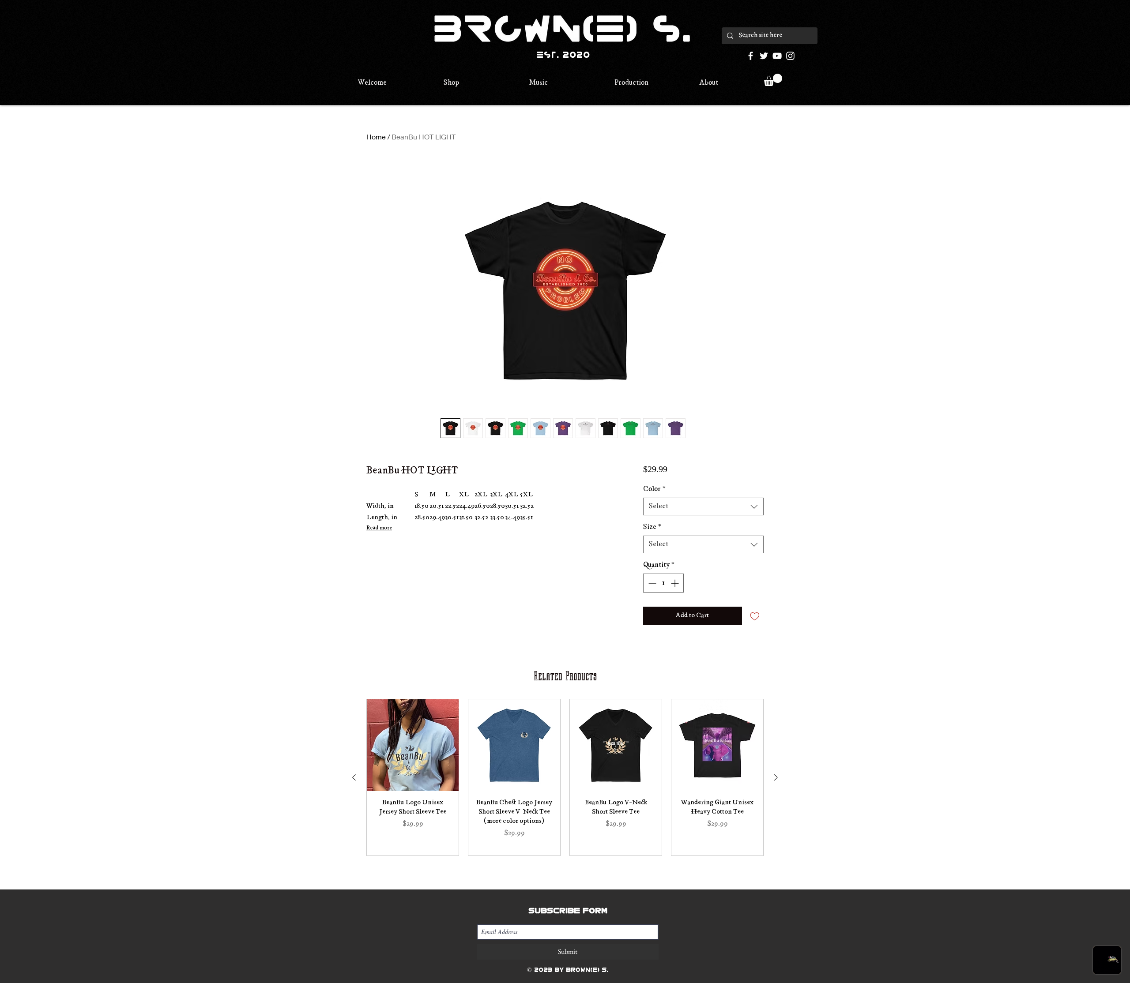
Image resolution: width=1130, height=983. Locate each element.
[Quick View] (413, 745)
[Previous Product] (354, 777)
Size (652, 527)
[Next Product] (776, 777)
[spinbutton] (663, 583)
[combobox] (703, 506)
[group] (565, 777)
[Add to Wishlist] (755, 616)
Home (376, 136)
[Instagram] (790, 55)
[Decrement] (651, 583)
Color (654, 489)
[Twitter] (763, 55)
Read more (379, 528)
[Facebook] (750, 55)
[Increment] (675, 583)
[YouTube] (777, 55)
